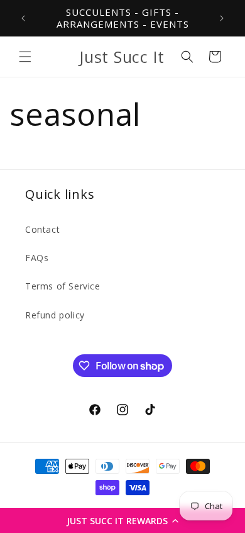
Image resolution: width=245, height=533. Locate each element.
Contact (42, 229)
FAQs (36, 258)
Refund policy (55, 315)
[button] (122, 520)
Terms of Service (63, 286)
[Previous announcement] (23, 18)
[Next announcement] (222, 18)
